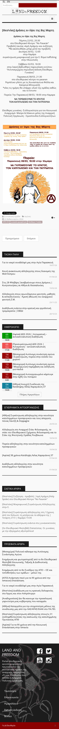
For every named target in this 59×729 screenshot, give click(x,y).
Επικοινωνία (11, 697)
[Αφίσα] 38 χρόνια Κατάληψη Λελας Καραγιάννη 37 (27, 455)
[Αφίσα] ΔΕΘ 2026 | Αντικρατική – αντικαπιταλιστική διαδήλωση (30, 335)
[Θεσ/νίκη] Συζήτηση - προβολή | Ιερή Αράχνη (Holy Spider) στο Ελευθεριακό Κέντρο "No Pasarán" (28, 498)
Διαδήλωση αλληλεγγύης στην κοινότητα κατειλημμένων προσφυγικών (22, 465)
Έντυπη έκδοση (12, 710)
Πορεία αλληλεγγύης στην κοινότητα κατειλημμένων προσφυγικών (28, 445)
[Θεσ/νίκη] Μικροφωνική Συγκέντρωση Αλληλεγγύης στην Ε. (28, 505)
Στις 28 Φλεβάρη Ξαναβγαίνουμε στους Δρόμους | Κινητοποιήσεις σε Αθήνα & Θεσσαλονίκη (27, 284)
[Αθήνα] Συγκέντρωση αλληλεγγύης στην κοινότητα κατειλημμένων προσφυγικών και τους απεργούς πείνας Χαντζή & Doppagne (28, 418)
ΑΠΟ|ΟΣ (6, 222)
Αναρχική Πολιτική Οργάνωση (12, 679)
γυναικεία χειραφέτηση (18, 222)
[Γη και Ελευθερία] (29, 11)
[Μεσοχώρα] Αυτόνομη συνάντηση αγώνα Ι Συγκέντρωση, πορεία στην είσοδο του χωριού (33, 357)
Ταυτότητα (10, 691)
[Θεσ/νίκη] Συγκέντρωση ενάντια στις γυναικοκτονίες (29, 523)
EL (4, 1)
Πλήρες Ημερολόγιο (30, 394)
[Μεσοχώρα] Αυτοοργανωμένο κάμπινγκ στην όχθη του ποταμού (33, 375)
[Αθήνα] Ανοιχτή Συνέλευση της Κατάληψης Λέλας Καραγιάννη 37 (29, 385)
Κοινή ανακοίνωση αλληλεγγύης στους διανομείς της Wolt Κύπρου (28, 272)
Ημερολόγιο (11, 703)
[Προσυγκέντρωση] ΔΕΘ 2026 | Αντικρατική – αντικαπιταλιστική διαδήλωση (29, 347)
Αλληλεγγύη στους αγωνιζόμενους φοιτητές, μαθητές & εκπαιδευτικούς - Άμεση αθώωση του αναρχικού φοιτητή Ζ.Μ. (28, 297)
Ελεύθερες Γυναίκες (35, 222)
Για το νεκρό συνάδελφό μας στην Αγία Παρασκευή (27, 262)
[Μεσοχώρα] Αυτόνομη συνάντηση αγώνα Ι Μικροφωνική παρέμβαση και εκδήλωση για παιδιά (33, 367)
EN (8, 1)
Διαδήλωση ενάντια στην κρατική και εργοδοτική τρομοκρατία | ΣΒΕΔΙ (26, 309)
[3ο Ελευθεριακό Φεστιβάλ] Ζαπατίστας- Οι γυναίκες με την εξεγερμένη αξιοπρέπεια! (28, 529)
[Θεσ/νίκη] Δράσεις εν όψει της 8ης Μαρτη (28, 30)
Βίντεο (8, 716)
